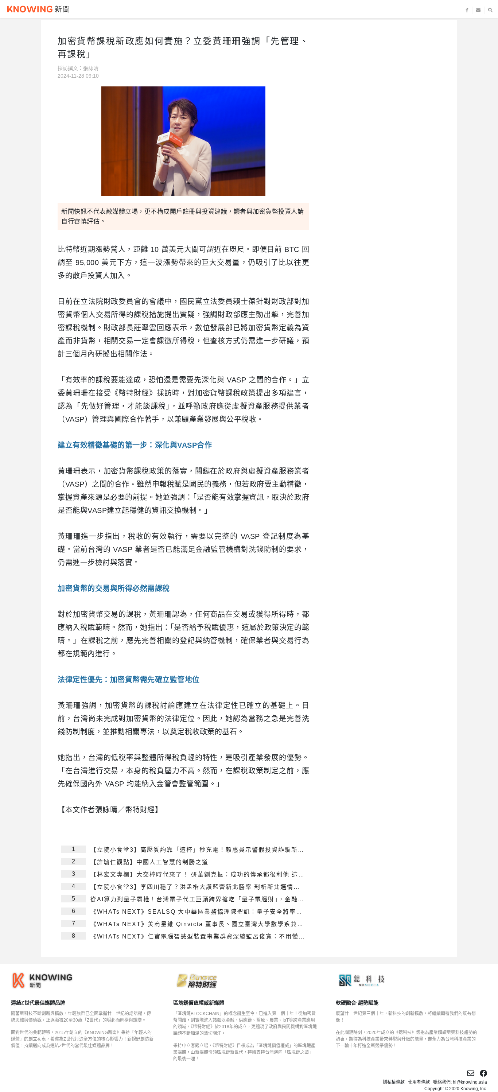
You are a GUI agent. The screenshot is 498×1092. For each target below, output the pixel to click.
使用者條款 (419, 1082)
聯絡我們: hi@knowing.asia (460, 1082)
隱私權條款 (394, 1082)
